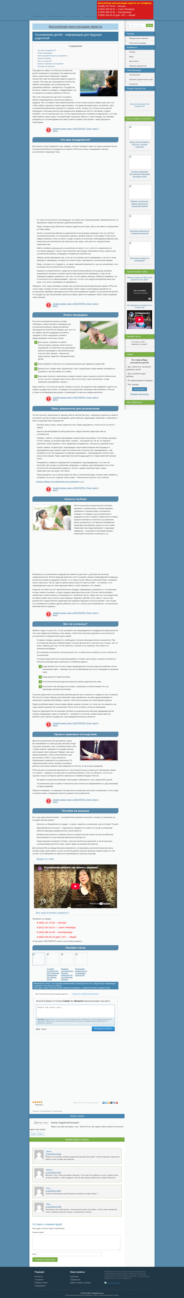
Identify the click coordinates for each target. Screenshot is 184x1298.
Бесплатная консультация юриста (75, 26)
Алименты (132, 47)
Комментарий (38, 1232)
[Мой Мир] (111, 1102)
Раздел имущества (136, 88)
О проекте (39, 1280)
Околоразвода (45, 1111)
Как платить (134, 61)
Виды (131, 57)
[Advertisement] (75, 186)
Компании (74, 1276)
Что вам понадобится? (47, 50)
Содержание (37, 16)
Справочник (89, 16)
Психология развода (137, 43)
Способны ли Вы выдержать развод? (139, 343)
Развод (130, 34)
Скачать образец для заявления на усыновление (57, 481)
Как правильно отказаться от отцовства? (139, 306)
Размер (132, 52)
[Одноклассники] (109, 1102)
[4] (39, 1102)
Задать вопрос (37, 1134)
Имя (34, 1254)
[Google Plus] (116, 1102)
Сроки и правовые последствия (50, 64)
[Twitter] (106, 1102)
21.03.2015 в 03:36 (53, 1154)
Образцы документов (138, 66)
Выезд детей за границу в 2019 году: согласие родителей (139, 144)
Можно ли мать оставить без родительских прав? (139, 278)
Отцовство (133, 84)
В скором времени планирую (140, 380)
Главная (35, 1111)
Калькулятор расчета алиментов (139, 105)
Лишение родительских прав (141, 79)
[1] (33, 1102)
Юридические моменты (138, 38)
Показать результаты (139, 394)
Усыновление (57, 1111)
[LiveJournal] (114, 1102)
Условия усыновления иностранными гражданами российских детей (139, 174)
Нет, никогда (133, 384)
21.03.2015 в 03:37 (53, 1172)
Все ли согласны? (45, 61)
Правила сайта (41, 1283)
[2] (35, 1102)
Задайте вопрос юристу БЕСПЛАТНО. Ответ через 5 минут (76, 130)
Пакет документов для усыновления (52, 56)
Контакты (75, 16)
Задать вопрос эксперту (80, 1283)
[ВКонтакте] (103, 1102)
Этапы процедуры (45, 53)
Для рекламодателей (57, 16)
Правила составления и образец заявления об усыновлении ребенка (140, 203)
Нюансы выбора (44, 58)
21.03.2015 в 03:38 (53, 1207)
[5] (41, 1102)
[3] (37, 1102)
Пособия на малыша (46, 66)
